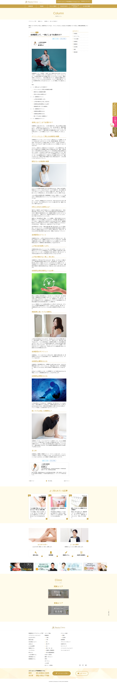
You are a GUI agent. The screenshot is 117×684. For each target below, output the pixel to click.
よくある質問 (31, 646)
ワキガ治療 (76, 38)
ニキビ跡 (47, 663)
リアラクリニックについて (34, 635)
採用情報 (63, 639)
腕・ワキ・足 (49, 648)
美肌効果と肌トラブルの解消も (40, 106)
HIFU (46, 658)
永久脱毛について (32, 641)
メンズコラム (31, 650)
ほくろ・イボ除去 (49, 665)
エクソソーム (76, 36)
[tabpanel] (22, 567)
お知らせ (31, 643)
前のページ (32, 480)
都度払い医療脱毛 (50, 650)
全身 (47, 637)
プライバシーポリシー (66, 641)
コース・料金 (48, 633)
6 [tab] (61, 572)
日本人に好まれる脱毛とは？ (40, 94)
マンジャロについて (65, 650)
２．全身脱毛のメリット (38, 96)
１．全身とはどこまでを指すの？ (40, 87)
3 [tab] (55, 572)
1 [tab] (52, 572)
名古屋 (63, 637)
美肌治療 (75, 52)
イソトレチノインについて (67, 648)
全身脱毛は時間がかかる (39, 113)
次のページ (66, 480)
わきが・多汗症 (48, 654)
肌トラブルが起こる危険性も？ (40, 116)
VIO (47, 639)
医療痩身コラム (32, 658)
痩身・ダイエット (49, 656)
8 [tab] (65, 572)
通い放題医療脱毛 (50, 652)
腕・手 (47, 643)
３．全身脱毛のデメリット (38, 108)
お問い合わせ (83, 673)
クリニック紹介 (64, 633)
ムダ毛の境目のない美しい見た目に (41, 101)
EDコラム (31, 652)
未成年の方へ (64, 643)
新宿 (63, 635)
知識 (75, 49)
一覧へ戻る (50, 480)
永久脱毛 (75, 46)
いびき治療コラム (32, 654)
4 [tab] (57, 572)
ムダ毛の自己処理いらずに (40, 99)
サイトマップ (64, 646)
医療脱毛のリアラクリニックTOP (36, 633)
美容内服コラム (32, 656)
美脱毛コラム (31, 648)
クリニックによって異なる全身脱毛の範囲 (43, 89)
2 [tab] (54, 572)
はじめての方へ (32, 637)
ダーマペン (47, 661)
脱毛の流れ (31, 639)
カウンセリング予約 (62, 673)
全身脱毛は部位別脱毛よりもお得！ (41, 104)
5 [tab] (59, 572)
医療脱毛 (75, 44)
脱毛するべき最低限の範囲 (40, 91)
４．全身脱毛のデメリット (38, 118)
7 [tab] (63, 572)
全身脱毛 (75, 41)
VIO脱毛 (75, 33)
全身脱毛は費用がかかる (39, 111)
